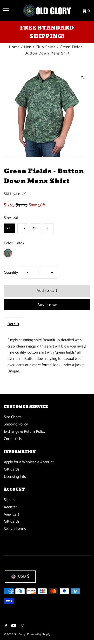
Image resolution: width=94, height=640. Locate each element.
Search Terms (15, 528)
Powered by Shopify (38, 634)
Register (10, 507)
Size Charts (12, 417)
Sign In (9, 500)
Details (13, 324)
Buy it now (47, 305)
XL (48, 228)
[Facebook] (5, 626)
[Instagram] (22, 626)
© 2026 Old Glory (15, 634)
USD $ (23, 576)
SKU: (8, 194)
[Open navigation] (11, 10)
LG (22, 228)
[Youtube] (13, 626)
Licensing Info (15, 476)
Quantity (11, 272)
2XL (10, 228)
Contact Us (13, 439)
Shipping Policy (16, 424)
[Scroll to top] (83, 627)
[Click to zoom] (82, 77)
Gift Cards (12, 469)
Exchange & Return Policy (24, 431)
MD (35, 228)
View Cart (11, 514)
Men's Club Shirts (40, 47)
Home (14, 47)
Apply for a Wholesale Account (29, 462)
